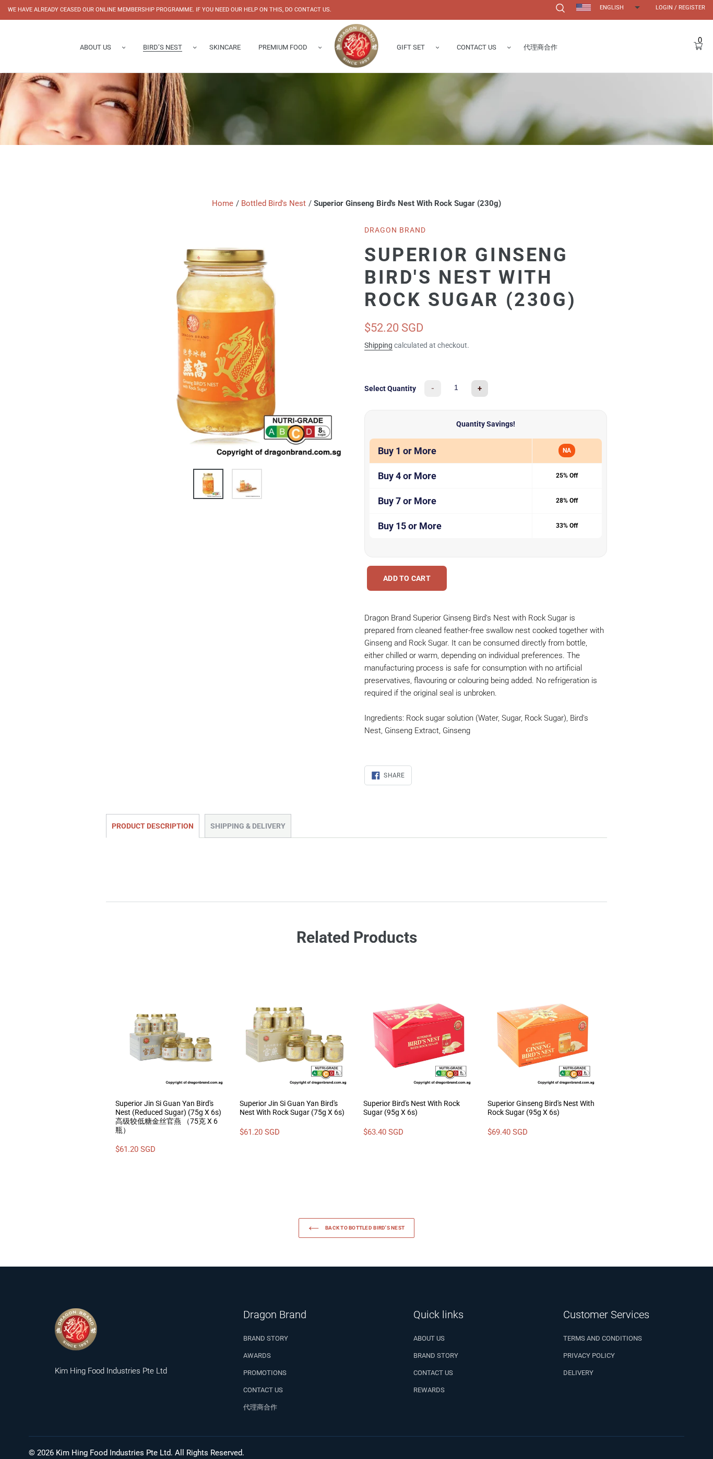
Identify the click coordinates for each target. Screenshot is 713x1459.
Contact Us (263, 1390)
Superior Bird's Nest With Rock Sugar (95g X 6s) (411, 1107)
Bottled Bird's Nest (273, 203)
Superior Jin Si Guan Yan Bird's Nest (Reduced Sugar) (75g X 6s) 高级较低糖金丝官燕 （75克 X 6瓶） (168, 1116)
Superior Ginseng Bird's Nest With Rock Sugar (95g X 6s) (541, 1107)
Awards (257, 1355)
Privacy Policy (589, 1355)
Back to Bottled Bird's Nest (364, 1227)
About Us (429, 1338)
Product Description (153, 826)
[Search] (559, 8)
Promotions (265, 1373)
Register (692, 7)
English (612, 7)
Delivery (578, 1373)
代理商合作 (260, 1407)
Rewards (429, 1390)
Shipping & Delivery (248, 826)
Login (664, 7)
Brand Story (265, 1338)
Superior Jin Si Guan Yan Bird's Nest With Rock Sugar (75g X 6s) (292, 1107)
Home (222, 203)
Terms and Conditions (602, 1338)
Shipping (378, 345)
